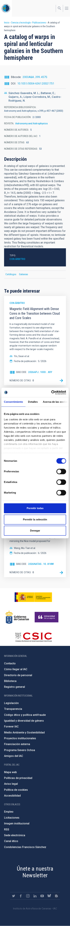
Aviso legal (11, 783)
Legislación (11, 703)
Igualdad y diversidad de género (24, 720)
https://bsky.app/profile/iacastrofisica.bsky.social (49, 895)
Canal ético (11, 841)
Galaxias (23, 274)
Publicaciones (39, 22)
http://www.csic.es (33, 637)
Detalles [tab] (33, 401)
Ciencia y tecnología (21, 22)
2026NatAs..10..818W (41, 564)
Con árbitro (17, 259)
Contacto (10, 663)
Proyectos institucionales (20, 738)
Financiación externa (17, 744)
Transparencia (13, 709)
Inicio (6, 22)
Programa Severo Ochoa (19, 750)
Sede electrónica (14, 835)
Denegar (35, 530)
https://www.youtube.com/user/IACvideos (42, 895)
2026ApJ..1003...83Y (40, 372)
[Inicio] (6, 8)
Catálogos (10, 274)
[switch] (61, 471)
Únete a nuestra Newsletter (35, 872)
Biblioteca (10, 681)
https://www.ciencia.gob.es (33, 597)
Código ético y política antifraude (25, 715)
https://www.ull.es (47, 617)
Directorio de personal (18, 675)
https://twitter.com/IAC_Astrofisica (13, 895)
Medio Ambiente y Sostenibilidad (24, 732)
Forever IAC (11, 726)
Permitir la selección (35, 519)
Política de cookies (16, 789)
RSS (6, 829)
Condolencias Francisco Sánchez (25, 847)
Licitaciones (11, 817)
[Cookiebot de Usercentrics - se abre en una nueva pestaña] (51, 392)
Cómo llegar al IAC (15, 669)
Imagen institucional (16, 823)
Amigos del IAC (13, 756)
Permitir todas (35, 508)
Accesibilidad (12, 795)
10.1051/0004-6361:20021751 (35, 83)
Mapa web (10, 772)
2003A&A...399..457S (35, 77)
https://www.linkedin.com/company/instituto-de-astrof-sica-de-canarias (35, 895)
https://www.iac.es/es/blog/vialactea (56, 895)
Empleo (8, 811)
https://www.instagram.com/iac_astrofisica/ (27, 895)
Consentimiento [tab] (13, 401)
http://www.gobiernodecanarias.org (17, 617)
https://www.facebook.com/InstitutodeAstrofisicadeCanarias (20, 895)
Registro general (14, 686)
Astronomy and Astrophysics (31, 123)
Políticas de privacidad (18, 778)
